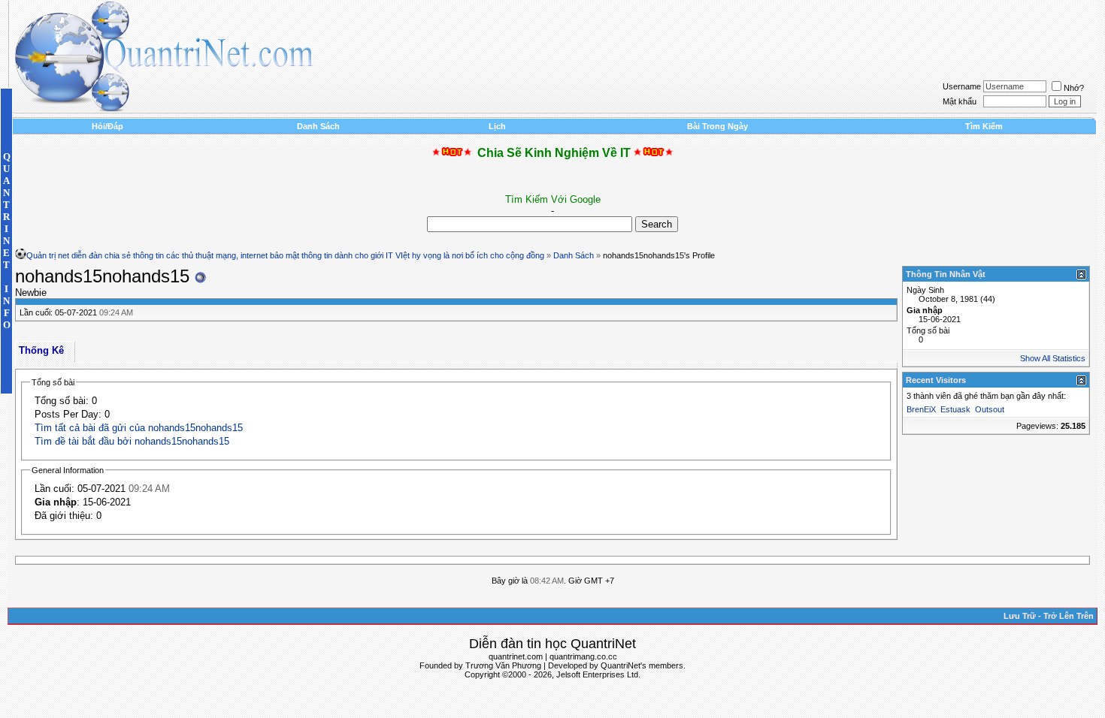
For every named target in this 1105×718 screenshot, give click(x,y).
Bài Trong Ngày (717, 126)
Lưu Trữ (1020, 615)
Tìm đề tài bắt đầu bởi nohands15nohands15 (132, 441)
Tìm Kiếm (984, 126)
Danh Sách (318, 126)
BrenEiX (921, 409)
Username (962, 86)
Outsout (989, 409)
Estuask (955, 409)
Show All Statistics (1052, 358)
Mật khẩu (959, 101)
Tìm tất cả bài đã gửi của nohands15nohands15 (139, 427)
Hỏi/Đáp (107, 126)
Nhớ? (1074, 87)
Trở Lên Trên (1068, 615)
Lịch (497, 126)
